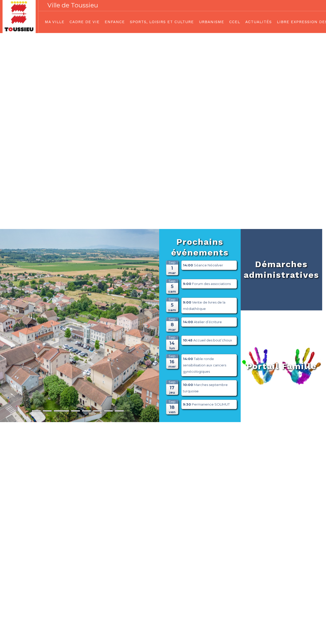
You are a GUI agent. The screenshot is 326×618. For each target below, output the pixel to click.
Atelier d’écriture (208, 322)
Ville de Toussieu (72, 5)
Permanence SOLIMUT (211, 404)
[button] (148, 325)
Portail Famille (282, 366)
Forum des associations (211, 284)
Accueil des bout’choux (212, 340)
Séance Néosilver (208, 265)
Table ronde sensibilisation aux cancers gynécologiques (204, 365)
